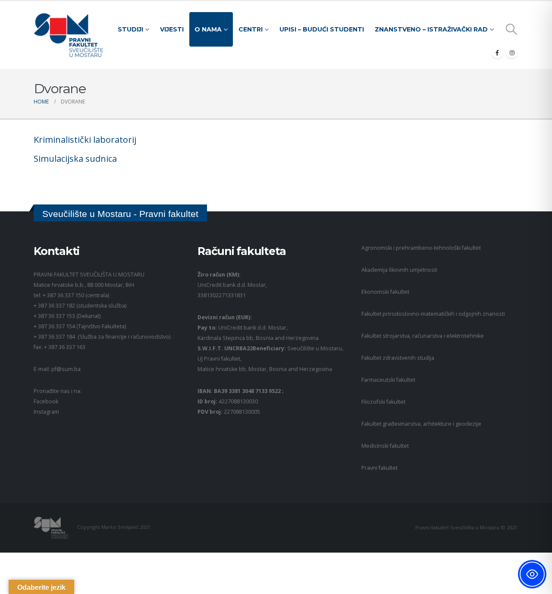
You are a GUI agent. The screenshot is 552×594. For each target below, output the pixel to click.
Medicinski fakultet (385, 445)
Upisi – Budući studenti (321, 29)
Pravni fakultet (379, 467)
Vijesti (172, 29)
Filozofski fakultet (383, 401)
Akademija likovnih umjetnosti (399, 269)
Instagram (46, 411)
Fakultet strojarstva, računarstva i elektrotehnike (422, 335)
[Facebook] (497, 53)
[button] (511, 29)
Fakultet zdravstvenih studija (397, 357)
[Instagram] (512, 53)
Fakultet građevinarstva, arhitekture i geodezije (421, 423)
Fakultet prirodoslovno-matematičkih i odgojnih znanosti (433, 313)
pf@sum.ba (66, 369)
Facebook (46, 401)
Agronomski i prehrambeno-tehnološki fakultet (421, 247)
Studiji (130, 29)
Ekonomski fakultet (385, 291)
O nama (208, 29)
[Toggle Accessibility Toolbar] (532, 574)
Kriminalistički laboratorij (85, 139)
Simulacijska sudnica (75, 158)
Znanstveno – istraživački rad (431, 29)
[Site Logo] (68, 35)
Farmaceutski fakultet (388, 379)
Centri (250, 29)
